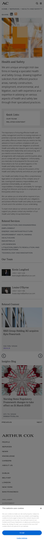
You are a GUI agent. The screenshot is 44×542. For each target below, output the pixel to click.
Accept (22, 533)
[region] (22, 523)
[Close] (41, 508)
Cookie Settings (22, 538)
